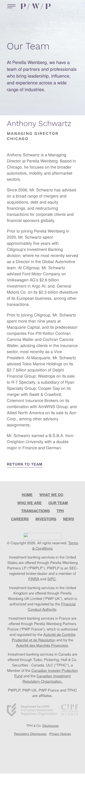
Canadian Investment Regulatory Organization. (46, 678)
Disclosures (50, 725)
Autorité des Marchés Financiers (42, 645)
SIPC (51, 578)
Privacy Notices (60, 733)
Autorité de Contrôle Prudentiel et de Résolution (43, 637)
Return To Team (24, 464)
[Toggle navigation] (10, 6)
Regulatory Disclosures (30, 733)
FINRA (33, 578)
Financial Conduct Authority (52, 606)
